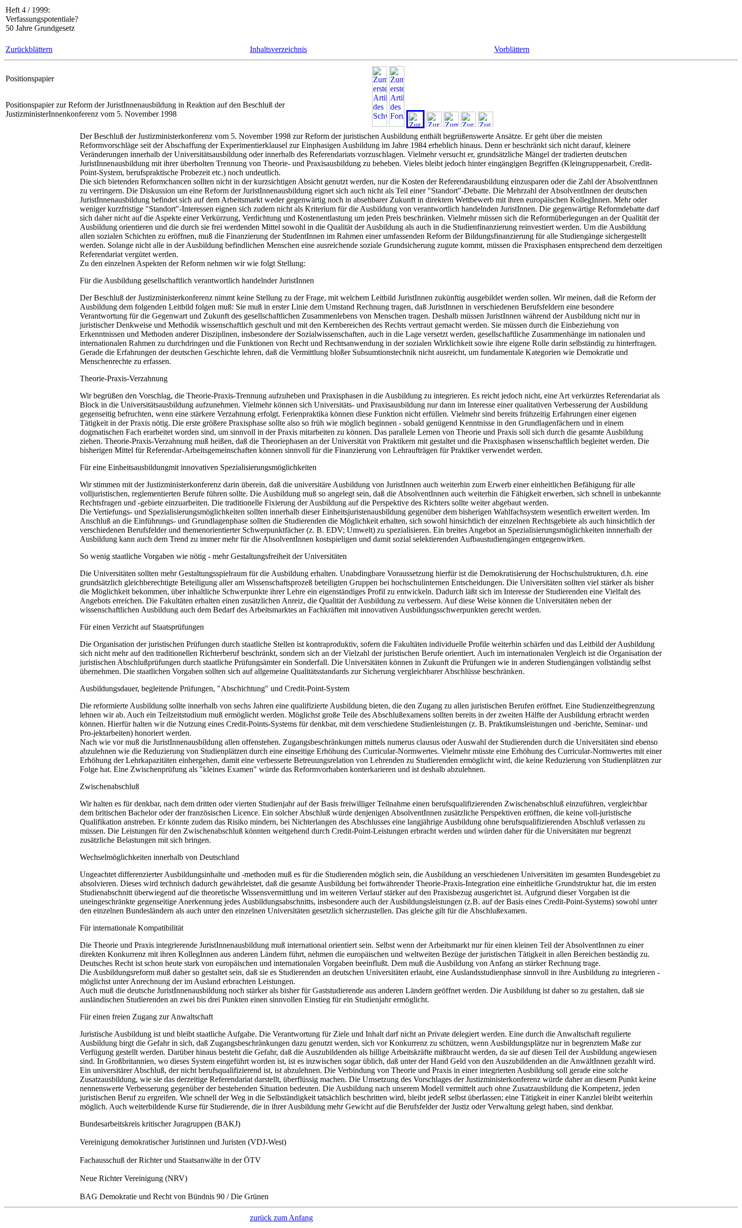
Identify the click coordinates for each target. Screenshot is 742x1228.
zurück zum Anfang (281, 1217)
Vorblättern (511, 49)
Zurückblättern (29, 49)
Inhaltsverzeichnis (278, 49)
